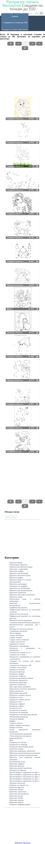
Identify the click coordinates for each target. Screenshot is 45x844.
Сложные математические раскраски (24, 623)
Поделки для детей (17, 783)
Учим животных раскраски (20, 734)
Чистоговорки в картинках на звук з (24, 779)
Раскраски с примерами (19, 646)
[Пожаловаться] (34, 103)
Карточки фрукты (16, 787)
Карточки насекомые (18, 584)
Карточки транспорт (17, 792)
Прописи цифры (16, 578)
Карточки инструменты (19, 794)
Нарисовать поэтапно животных (22, 689)
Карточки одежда (16, 800)
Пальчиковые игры (17, 762)
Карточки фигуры (16, 766)
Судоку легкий (15, 638)
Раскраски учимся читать (19, 700)
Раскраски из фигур (17, 676)
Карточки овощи (16, 789)
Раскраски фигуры (17, 672)
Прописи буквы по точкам (20, 580)
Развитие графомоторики (19, 804)
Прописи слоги (15, 702)
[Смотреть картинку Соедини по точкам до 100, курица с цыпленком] (12, 388)
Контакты (27, 13)
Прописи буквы (15, 563)
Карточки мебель (16, 802)
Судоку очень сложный (19, 640)
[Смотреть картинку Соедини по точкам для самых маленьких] (12, 245)
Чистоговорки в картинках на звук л (24, 777)
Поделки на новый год (18, 785)
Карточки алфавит (17, 764)
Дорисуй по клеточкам (18, 614)
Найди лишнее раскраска (19, 725)
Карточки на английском (19, 588)
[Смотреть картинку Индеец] (12, 293)
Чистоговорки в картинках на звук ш (24, 774)
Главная (6, 13)
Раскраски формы (16, 719)
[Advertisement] (22, 74)
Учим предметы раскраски (20, 736)
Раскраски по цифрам (18, 586)
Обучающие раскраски (18, 717)
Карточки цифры (16, 571)
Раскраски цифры (16, 674)
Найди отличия (15, 727)
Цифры (12, 721)
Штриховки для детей (18, 693)
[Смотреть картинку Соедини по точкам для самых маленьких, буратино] (12, 340)
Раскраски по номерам (18, 712)
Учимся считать (15, 723)
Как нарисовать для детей (20, 687)
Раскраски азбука (16, 706)
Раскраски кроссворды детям (21, 747)
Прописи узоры (15, 597)
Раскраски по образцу (18, 745)
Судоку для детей (16, 635)
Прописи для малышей (18, 573)
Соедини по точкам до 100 (15, 23)
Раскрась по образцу (17, 770)
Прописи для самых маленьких (22, 595)
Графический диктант (18, 608)
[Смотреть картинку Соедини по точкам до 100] (12, 103)
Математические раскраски (20, 620)
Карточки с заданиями (18, 569)
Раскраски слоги (16, 697)
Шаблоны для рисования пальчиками (24, 753)
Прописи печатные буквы (20, 575)
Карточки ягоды (16, 796)
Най (11, 740)
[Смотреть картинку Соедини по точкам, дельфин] (12, 412)
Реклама (16, 13)
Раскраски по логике (18, 742)
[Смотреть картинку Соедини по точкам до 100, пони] (12, 198)
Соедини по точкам (17, 655)
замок (11, 517)
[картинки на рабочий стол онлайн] (19, 103)
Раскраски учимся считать (20, 695)
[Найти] (41, 13)
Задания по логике (17, 644)
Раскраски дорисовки (18, 682)
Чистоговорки (15, 633)
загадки (7, 517)
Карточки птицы (16, 749)
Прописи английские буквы (20, 567)
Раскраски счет (15, 708)
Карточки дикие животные (20, 768)
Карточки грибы (16, 798)
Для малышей (15, 582)
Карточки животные (17, 593)
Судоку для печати (17, 642)
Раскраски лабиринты (18, 680)
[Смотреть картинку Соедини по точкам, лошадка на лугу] (12, 436)
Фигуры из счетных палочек (21, 629)
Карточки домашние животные (22, 751)
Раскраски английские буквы (21, 678)
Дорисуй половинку (17, 685)
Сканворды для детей (18, 631)
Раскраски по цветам (18, 710)
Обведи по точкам (16, 670)
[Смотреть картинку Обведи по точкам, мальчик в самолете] (12, 364)
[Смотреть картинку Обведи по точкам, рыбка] (12, 269)
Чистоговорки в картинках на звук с (24, 772)
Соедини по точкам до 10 (19, 652)
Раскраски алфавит (17, 704)
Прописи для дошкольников (21, 590)
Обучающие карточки (18, 565)
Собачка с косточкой (17, 667)
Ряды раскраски (15, 738)
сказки (15, 517)
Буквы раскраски (16, 691)
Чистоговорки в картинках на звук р (24, 781)
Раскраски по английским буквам (23, 715)
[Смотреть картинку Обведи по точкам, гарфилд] (12, 317)
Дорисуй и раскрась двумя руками (23, 755)
